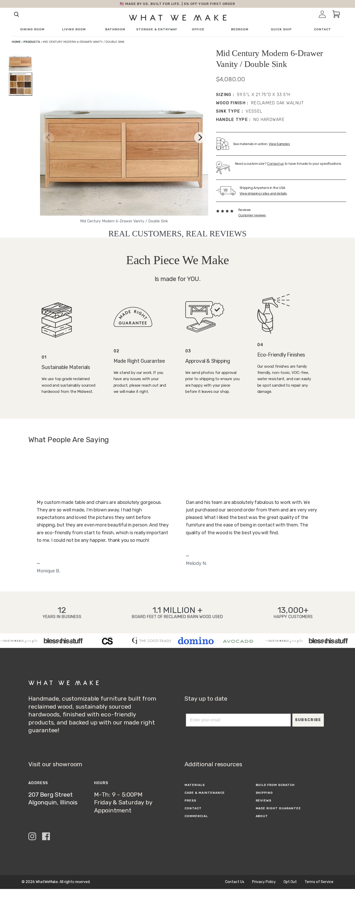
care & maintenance (205, 793)
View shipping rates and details (263, 193)
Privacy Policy (264, 882)
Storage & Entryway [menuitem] (156, 29)
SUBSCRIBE (308, 720)
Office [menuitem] (198, 29)
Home (16, 42)
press (190, 800)
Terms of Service (319, 882)
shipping (264, 793)
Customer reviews (252, 215)
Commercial (196, 816)
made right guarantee (278, 808)
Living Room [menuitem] (74, 29)
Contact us (275, 164)
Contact (193, 808)
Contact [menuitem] (322, 29)
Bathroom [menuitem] (115, 29)
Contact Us (234, 882)
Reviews (264, 800)
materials (195, 785)
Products (31, 42)
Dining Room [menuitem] (32, 29)
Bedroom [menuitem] (239, 29)
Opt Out (290, 882)
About (262, 816)
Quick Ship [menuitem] (281, 29)
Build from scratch (275, 785)
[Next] (200, 137)
